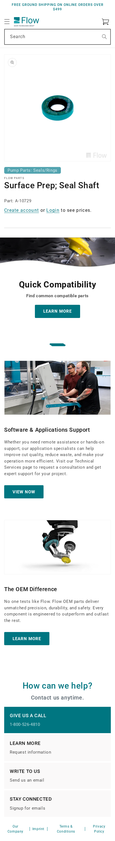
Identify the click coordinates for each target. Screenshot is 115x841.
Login (52, 210)
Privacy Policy (99, 828)
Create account (21, 210)
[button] (7, 21)
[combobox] (57, 37)
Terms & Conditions (66, 828)
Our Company (15, 828)
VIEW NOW (24, 491)
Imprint (38, 829)
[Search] (104, 37)
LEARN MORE (57, 311)
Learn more (27, 638)
